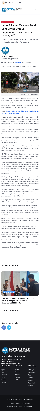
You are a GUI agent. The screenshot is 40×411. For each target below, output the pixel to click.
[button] (36, 10)
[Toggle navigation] (32, 10)
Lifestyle (31, 370)
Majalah (17, 374)
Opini (3, 370)
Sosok (3, 380)
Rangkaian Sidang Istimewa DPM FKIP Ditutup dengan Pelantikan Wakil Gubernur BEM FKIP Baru (17, 300)
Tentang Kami (17, 378)
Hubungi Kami (28, 406)
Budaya (3, 382)
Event (3, 377)
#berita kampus (6, 66)
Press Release (4, 373)
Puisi (29, 375)
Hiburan (30, 386)
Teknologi (31, 383)
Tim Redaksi (26, 403)
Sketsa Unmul (7, 56)
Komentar (18, 62)
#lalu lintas (25, 66)
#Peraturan (17, 66)
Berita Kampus (8, 22)
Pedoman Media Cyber (14, 406)
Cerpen (30, 378)
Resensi (30, 380)
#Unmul (33, 66)
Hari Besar (31, 372)
